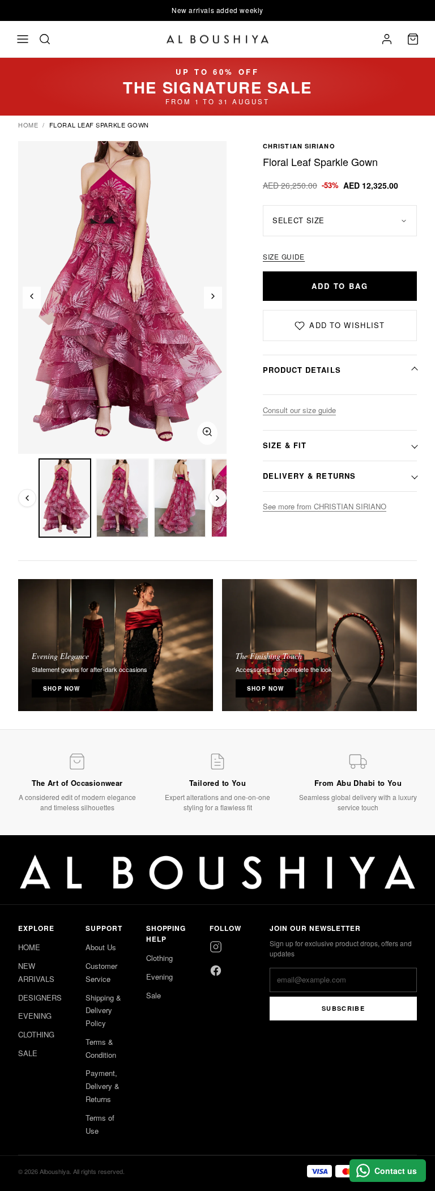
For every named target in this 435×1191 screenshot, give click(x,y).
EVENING (35, 1015)
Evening (159, 976)
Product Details (302, 369)
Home (28, 124)
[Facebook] (216, 970)
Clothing (159, 957)
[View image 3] (179, 498)
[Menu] (23, 39)
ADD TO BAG (340, 285)
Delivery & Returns (309, 475)
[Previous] (32, 297)
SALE (27, 1053)
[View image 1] (65, 498)
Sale (153, 995)
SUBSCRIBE (343, 1008)
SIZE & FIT (284, 445)
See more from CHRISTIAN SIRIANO (324, 506)
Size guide (284, 256)
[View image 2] (122, 498)
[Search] (44, 39)
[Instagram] (216, 947)
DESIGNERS (40, 997)
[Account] (386, 39)
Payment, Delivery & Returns (103, 1085)
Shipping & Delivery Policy (103, 1010)
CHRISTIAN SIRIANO (299, 146)
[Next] (213, 297)
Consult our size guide (299, 410)
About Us (101, 947)
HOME (29, 947)
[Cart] (412, 39)
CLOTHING (36, 1034)
